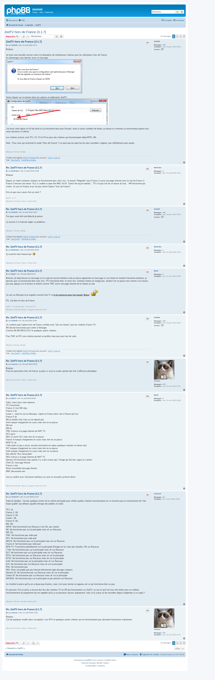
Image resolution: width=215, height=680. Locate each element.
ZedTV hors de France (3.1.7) (25, 32)
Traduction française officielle (91, 663)
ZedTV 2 (51, 158)
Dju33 (156, 271)
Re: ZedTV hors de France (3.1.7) (24, 167)
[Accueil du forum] (18, 10)
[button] (184, 36)
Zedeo (33, 158)
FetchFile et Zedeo (29, 160)
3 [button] (180, 36)
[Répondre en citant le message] (147, 42)
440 (164, 45)
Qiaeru (106, 663)
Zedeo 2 (56, 158)
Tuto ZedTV (15, 160)
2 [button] (177, 36)
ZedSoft (157, 41)
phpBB (87, 660)
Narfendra (157, 167)
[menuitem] (21, 20)
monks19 (157, 494)
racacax (157, 381)
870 (164, 384)
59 (164, 497)
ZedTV (25, 158)
